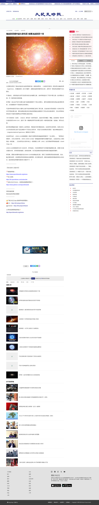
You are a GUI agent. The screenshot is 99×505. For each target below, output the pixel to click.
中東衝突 (75, 196)
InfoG (46, 18)
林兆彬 (72, 101)
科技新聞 (17, 30)
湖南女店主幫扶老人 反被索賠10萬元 (80, 80)
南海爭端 (75, 194)
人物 (8, 495)
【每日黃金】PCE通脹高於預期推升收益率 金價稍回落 (82, 39)
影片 (8, 474)
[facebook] (55, 472)
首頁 (13, 18)
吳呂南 (84, 96)
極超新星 (12, 282)
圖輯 (30, 490)
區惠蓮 (72, 110)
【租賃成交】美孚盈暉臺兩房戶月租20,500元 (82, 51)
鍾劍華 (78, 93)
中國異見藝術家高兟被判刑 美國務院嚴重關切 (82, 53)
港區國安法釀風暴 (77, 204)
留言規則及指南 (9, 274)
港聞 (32, 18)
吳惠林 (72, 104)
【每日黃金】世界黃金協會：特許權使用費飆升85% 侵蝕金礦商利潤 (81, 64)
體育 (78, 18)
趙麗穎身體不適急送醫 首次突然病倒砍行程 (81, 71)
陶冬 (72, 107)
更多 (88, 107)
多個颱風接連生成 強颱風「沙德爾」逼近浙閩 (81, 75)
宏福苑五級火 (76, 210)
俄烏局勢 (75, 198)
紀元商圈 (81, 11)
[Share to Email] (44, 81)
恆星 (27, 282)
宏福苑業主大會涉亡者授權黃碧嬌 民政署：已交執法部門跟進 (81, 82)
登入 (33, 278)
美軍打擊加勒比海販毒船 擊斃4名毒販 (80, 44)
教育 (82, 18)
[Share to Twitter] (38, 81)
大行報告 (75, 202)
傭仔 (77, 101)
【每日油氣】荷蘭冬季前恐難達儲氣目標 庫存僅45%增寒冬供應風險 (82, 46)
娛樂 (85, 18)
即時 (24, 18)
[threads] (58, 472)
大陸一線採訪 (76, 206)
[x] (61, 472)
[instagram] (52, 472)
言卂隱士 (84, 104)
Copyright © (74, 502)
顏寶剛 (78, 99)
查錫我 (83, 107)
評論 (54, 18)
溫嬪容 (77, 107)
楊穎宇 (84, 99)
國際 (39, 18)
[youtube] (64, 472)
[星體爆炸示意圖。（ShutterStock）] (35, 56)
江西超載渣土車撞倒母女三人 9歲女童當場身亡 (82, 56)
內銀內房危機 (76, 200)
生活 (57, 18)
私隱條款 (68, 502)
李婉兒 (78, 104)
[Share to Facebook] (36, 81)
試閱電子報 (8, 11)
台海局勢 (75, 192)
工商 (30, 492)
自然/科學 (69, 18)
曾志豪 (72, 93)
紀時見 (74, 188)
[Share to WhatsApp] (42, 81)
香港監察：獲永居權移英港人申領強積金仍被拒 (81, 78)
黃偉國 (72, 99)
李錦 (88, 101)
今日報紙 (9, 471)
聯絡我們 (56, 502)
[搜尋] (92, 11)
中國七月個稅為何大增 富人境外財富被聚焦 (81, 66)
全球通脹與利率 (76, 190)
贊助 (76, 11)
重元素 (22, 282)
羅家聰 (90, 96)
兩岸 (35, 18)
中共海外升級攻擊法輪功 (78, 208)
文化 (65, 18)
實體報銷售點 (16, 11)
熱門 (28, 18)
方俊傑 (90, 93)
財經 (42, 18)
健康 (61, 18)
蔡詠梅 (90, 99)
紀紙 (74, 18)
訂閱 (41, 278)
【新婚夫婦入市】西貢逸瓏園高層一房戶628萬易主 (82, 49)
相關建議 (50, 502)
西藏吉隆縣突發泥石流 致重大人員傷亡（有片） (81, 68)
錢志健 (72, 96)
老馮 (91, 104)
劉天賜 (84, 93)
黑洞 (18, 282)
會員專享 (19, 18)
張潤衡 (83, 101)
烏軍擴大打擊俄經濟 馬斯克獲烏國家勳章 (81, 41)
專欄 (50, 18)
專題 (8, 490)
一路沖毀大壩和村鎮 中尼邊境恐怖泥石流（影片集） (82, 35)
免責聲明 (62, 502)
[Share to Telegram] (40, 81)
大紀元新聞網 (9, 30)
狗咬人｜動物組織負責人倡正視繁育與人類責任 (81, 73)
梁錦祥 (78, 96)
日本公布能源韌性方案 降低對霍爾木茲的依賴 (82, 37)
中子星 (32, 282)
